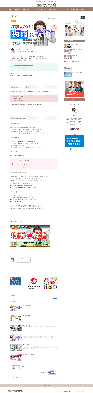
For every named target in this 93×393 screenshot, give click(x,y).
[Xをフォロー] (73, 129)
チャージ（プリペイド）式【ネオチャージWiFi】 (21, 75)
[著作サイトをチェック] (71, 129)
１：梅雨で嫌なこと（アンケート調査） (23, 65)
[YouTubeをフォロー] (78, 129)
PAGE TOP (47, 385)
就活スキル (13, 295)
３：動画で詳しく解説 (19, 68)
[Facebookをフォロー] (75, 129)
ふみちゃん (74, 115)
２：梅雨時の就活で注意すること (22, 66)
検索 (64, 14)
